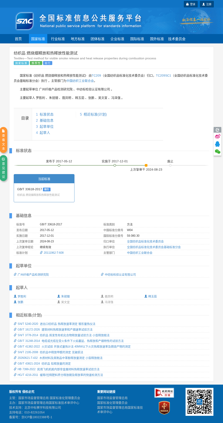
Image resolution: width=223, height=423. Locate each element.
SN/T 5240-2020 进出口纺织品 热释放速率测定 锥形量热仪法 (56, 323)
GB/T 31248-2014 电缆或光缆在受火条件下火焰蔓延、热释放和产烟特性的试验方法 (71, 341)
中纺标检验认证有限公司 (120, 274)
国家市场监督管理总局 (112, 398)
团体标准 (98, 38)
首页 (18, 38)
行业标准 (58, 38)
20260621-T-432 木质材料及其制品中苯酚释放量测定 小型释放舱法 (60, 358)
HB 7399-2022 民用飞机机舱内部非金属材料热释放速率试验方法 (59, 369)
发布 (59, 161)
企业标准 (117, 38)
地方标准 (78, 38)
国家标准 (38, 38)
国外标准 (157, 38)
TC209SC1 (163, 75)
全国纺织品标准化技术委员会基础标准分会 (154, 247)
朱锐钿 (65, 296)
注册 (208, 4)
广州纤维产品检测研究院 (33, 274)
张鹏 (20, 302)
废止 (170, 161)
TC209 (96, 75)
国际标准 (137, 38)
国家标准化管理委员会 (112, 402)
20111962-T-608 (54, 252)
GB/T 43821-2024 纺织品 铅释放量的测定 (44, 363)
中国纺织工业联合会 (80, 80)
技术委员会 (177, 38)
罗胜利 (22, 296)
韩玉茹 (152, 296)
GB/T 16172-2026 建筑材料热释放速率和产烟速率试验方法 (55, 329)
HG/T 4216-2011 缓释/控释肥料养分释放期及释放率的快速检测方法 (60, 375)
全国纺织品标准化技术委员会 (145, 241)
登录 (192, 4)
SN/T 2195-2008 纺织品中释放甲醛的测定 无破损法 (50, 352)
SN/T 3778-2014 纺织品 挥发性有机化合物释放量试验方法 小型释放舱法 (64, 335)
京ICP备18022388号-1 (36, 417)
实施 (115, 161)
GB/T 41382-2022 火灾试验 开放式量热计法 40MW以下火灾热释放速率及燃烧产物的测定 (74, 346)
